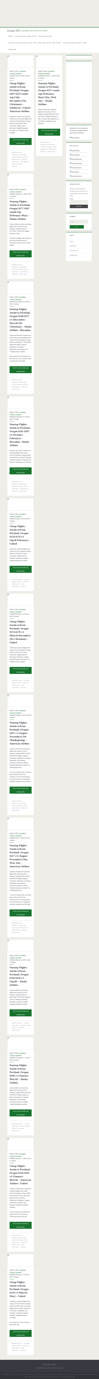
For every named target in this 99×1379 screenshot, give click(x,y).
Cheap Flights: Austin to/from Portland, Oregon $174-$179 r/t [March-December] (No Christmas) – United (20, 599)
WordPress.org (73, 255)
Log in (71, 241)
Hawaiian (43, 149)
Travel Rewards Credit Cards (75, 43)
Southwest (25, 161)
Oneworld (16, 159)
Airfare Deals (17, 152)
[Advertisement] (49, 13)
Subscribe (12, 49)
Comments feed (74, 250)
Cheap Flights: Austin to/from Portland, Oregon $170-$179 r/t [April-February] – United (20, 504)
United (14, 166)
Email (71, 199)
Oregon (24, 159)
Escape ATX (13, 30)
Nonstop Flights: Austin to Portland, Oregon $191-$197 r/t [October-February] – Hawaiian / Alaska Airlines (20, 402)
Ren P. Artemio (14, 304)
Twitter (77, 171)
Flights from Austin (20, 157)
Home (10, 36)
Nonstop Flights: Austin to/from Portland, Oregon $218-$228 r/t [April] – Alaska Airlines (20, 945)
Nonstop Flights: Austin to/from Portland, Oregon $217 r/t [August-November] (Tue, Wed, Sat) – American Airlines (20, 823)
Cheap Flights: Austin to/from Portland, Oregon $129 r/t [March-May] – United (20, 1260)
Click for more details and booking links (22, 142)
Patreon (77, 137)
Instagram (79, 163)
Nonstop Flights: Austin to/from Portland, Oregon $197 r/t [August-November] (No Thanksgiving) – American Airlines (20, 700)
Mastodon (79, 159)
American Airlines (19, 154)
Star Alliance (17, 164)
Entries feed (73, 246)
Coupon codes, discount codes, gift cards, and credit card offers (34, 43)
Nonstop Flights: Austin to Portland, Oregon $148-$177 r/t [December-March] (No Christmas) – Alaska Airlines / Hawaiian (20, 287)
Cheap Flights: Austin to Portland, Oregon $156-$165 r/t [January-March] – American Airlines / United (20, 1144)
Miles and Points (45, 36)
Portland (15, 161)
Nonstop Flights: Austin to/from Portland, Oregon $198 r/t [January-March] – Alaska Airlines (20, 1043)
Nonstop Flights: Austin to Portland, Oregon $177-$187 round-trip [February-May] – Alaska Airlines (20, 179)
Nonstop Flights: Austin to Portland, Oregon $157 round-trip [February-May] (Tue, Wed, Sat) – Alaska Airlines (49, 61)
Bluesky (78, 154)
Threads (77, 150)
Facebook (79, 176)
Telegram (78, 167)
